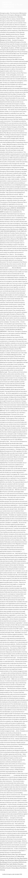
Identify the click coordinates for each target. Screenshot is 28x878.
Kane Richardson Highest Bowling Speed (16, 860)
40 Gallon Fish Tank (14, 858)
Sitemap (2, 870)
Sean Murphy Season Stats (7, 854)
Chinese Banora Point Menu (18, 868)
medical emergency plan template (12, 4)
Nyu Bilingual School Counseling (9, 862)
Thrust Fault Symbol (11, 866)
